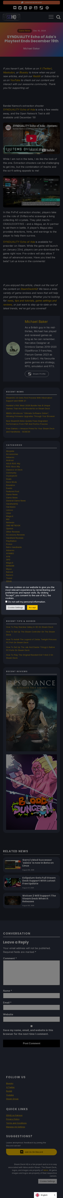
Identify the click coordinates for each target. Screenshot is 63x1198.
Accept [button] (32, 607)
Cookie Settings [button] (15, 607)
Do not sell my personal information (26, 601)
